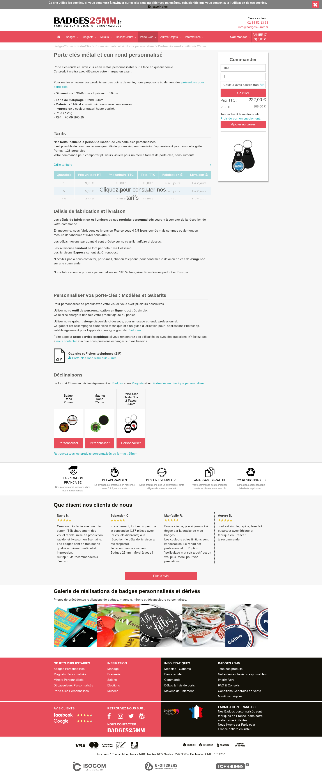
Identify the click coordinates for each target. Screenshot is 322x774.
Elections (113, 685)
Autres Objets (169, 37)
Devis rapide (173, 674)
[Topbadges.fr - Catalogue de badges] (232, 766)
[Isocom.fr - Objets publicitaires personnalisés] (89, 766)
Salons (112, 679)
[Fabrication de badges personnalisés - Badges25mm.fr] (88, 22)
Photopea (134, 330)
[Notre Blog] (144, 716)
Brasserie (113, 674)
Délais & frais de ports (179, 685)
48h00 (248, 729)
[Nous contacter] (134, 730)
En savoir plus (158, 6)
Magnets (88, 37)
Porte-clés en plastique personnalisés (178, 383)
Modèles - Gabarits (177, 668)
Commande (172, 679)
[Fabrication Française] (185, 712)
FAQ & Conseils (229, 685)
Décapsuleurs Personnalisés (73, 685)
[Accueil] (59, 37)
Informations (193, 37)
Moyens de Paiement (179, 691)
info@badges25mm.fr (253, 27)
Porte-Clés (146, 37)
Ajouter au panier (243, 124)
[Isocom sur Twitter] (133, 716)
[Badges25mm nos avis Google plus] (75, 721)
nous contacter (66, 341)
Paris (244, 724)
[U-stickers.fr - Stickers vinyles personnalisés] (161, 766)
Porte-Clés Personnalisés (71, 691)
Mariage (113, 668)
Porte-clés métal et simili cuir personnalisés (124, 46)
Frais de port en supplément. (241, 118)
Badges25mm (63, 46)
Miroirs (104, 37)
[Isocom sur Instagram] (123, 716)
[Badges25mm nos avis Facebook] (75, 714)
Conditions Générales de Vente (239, 691)
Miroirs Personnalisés (68, 679)
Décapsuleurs (124, 37)
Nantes (242, 720)
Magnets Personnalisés (70, 674)
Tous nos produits (230, 668)
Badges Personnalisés (69, 668)
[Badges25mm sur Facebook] (112, 716)
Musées (112, 691)
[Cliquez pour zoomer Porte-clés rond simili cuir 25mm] (243, 156)
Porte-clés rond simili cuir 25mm (182, 46)
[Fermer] (315, 4)
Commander (238, 37)
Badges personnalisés (239, 711)
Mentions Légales (230, 696)
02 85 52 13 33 (257, 22)
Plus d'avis (161, 576)
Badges (71, 37)
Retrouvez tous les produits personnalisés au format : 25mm (95, 453)
